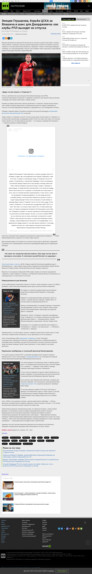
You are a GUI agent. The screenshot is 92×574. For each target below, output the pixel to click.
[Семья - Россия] (57, 5)
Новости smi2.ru (5, 474)
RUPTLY (44, 538)
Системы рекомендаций (29, 536)
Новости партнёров (27, 534)
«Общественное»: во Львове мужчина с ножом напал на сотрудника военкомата (75, 59)
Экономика (37, 11)
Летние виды (47, 14)
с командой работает (32, 357)
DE (6, 1)
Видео (87, 11)
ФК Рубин (41, 441)
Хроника (66, 14)
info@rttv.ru (9, 557)
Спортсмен (55, 437)
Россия (18, 11)
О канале (24, 522)
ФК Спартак (50, 441)
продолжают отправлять (27, 338)
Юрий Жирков (28, 444)
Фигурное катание (31, 14)
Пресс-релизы (26, 520)
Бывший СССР (26, 11)
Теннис (22, 14)
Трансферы (6, 441)
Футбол (4, 14)
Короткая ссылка (55, 33)
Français (44, 524)
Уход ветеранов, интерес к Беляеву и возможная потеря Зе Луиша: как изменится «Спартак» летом (29, 451)
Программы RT (26, 526)
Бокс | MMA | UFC (13, 14)
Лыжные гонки (57, 14)
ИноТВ (76, 11)
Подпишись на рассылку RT (89, 1)
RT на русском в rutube (80, 1)
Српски (44, 530)
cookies (51, 571)
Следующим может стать (29, 384)
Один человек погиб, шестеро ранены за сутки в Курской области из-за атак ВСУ (75, 52)
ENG (4, 1)
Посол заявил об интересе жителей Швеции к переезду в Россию (73, 32)
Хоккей (40, 14)
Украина (14, 441)
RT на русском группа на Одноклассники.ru (82, 1)
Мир (12, 11)
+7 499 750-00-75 (69, 556)
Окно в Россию (46, 540)
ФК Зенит (32, 441)
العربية (12, 1)
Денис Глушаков (15, 437)
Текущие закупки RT (27, 530)
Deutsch (44, 522)
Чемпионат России (15, 444)
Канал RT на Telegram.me (71, 1)
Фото (81, 11)
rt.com (18, 554)
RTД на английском (47, 534)
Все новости (76, 63)
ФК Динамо (23, 441)
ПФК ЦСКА (26, 437)
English (44, 520)
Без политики (59, 11)
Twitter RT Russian (76, 1)
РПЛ (33, 437)
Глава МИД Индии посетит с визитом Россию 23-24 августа (74, 39)
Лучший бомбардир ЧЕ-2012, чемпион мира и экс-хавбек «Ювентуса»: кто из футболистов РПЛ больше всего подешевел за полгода (10, 308)
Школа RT (45, 542)
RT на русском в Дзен (85, 1)
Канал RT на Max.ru (78, 1)
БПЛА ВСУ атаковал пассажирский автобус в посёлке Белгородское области (75, 46)
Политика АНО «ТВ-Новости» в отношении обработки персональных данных (28, 559)
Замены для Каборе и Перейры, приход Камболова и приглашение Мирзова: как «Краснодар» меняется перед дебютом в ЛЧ (10, 381)
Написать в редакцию (28, 532)
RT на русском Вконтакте (73, 1)
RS (18, 1)
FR (9, 1)
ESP (16, 1)
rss (87, 1)
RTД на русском (46, 536)
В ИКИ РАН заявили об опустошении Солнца (74, 26)
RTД (51, 1)
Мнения (69, 11)
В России (5, 437)
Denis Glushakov (24, 231)
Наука (51, 11)
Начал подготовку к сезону (10, 264)
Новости (5, 11)
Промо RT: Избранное (28, 524)
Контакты (24, 528)
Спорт (45, 11)
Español (44, 528)
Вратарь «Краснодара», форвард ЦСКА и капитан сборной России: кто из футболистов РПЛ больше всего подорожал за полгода (30, 460)
